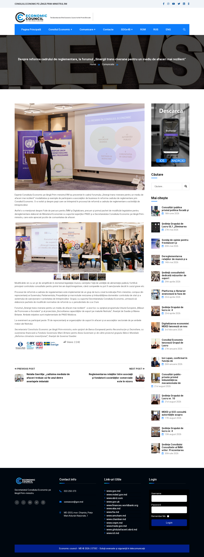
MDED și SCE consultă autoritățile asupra (174, 413)
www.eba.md (113, 508)
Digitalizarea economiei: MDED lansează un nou (175, 325)
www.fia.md (112, 512)
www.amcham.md (116, 516)
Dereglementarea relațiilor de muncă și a (174, 258)
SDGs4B (126, 29)
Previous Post (26, 368)
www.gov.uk (112, 502)
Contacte (108, 29)
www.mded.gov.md (116, 494)
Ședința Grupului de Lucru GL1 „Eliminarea (174, 225)
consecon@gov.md (73, 502)
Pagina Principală (31, 29)
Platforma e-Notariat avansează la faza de (174, 292)
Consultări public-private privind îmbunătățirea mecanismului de (171, 378)
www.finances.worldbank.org (122, 505)
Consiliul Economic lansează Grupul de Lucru (172, 342)
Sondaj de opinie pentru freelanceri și (175, 241)
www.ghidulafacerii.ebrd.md (121, 529)
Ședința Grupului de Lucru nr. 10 (172, 397)
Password (156, 505)
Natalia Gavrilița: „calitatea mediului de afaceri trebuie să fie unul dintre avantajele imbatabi (48, 378)
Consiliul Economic (59, 29)
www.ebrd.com (114, 498)
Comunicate (108, 64)
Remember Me (158, 516)
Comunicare (86, 29)
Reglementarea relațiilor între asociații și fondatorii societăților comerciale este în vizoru (111, 378)
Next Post (136, 368)
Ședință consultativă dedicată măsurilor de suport (174, 275)
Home (93, 64)
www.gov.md (113, 491)
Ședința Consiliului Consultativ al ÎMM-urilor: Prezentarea (173, 447)
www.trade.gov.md (116, 526)
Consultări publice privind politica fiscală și (175, 209)
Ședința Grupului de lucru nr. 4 (172, 309)
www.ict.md (112, 533)
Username (156, 493)
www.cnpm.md (114, 523)
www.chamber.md (116, 519)
